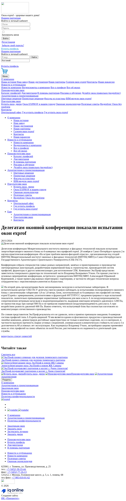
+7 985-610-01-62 (21, 477)
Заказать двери (15, 434)
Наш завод (22, 82)
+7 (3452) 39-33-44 (16, 469)
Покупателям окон (11, 101)
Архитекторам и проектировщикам (19, 95)
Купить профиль (16, 442)
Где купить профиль (32, 112)
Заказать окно (14, 428)
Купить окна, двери (11, 104)
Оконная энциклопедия (68, 104)
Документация (29, 93)
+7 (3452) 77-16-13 (17, 472)
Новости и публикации (13, 84)
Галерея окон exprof (76, 82)
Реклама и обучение (70, 93)
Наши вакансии (106, 82)
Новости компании (11, 87)
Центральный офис (11, 112)
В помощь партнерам (48, 93)
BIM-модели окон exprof (78, 98)
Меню (5, 76)
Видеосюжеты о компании (36, 87)
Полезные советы (90, 104)
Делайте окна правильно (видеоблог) (101, 93)
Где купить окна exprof (56, 112)
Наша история (8, 82)
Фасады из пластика (54, 98)
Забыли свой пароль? (13, 45)
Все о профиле (58, 87)
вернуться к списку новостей (16, 336)
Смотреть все (8, 354)
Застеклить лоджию (17, 431)
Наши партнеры (56, 82)
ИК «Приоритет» (10, 498)
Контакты (92, 82)
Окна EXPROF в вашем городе (38, 104)
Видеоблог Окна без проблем (29, 197)
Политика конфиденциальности (18, 396)
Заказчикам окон (10, 388)
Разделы (6, 380)
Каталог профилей (11, 93)
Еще (9, 211)
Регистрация (8, 42)
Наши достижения (38, 82)
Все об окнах (73, 87)
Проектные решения (32, 98)
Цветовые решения (11, 98)
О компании (7, 79)
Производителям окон (12, 90)
